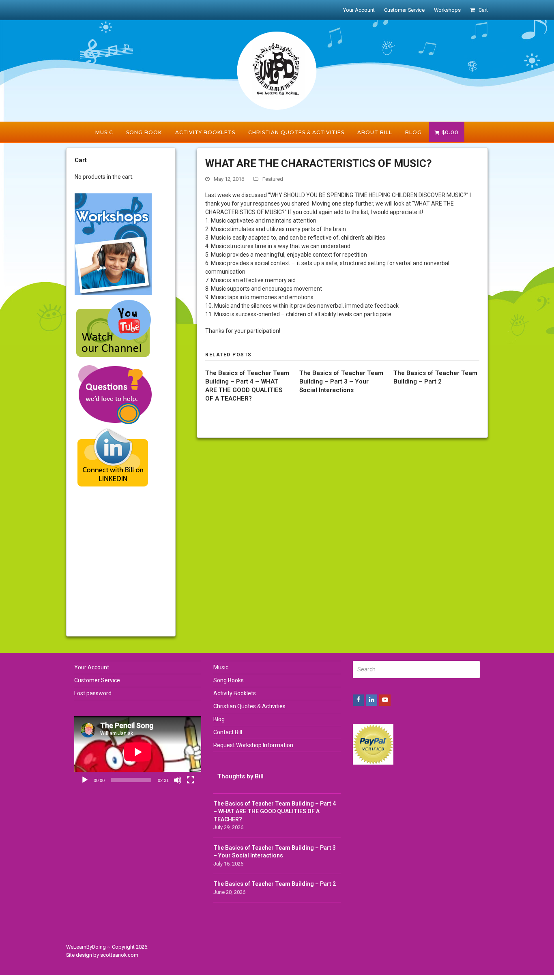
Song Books (228, 680)
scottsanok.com (119, 955)
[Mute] (178, 780)
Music (220, 667)
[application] (137, 752)
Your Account (91, 667)
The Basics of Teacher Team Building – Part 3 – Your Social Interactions (341, 381)
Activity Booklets (234, 693)
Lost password (93, 693)
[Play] (85, 780)
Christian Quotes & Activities (249, 706)
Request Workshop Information (253, 745)
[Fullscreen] (191, 780)
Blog (219, 719)
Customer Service (97, 680)
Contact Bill (227, 732)
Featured (272, 179)
